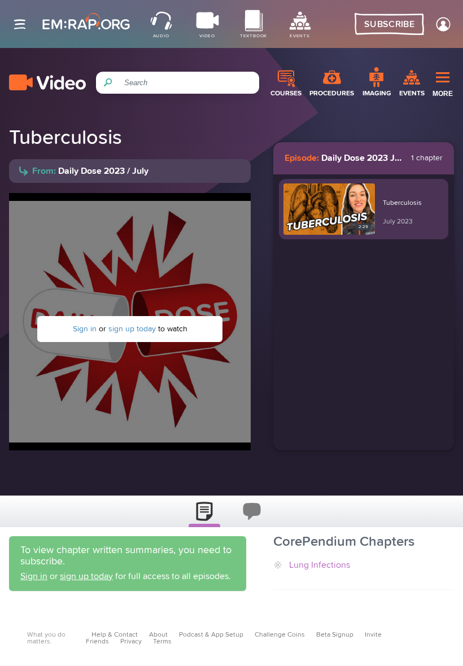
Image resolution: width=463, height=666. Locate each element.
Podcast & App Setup (211, 635)
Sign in (85, 329)
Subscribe (389, 24)
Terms (162, 641)
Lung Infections (319, 564)
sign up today (132, 329)
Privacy (131, 641)
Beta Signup (334, 635)
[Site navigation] (19, 24)
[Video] (47, 82)
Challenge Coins (280, 635)
